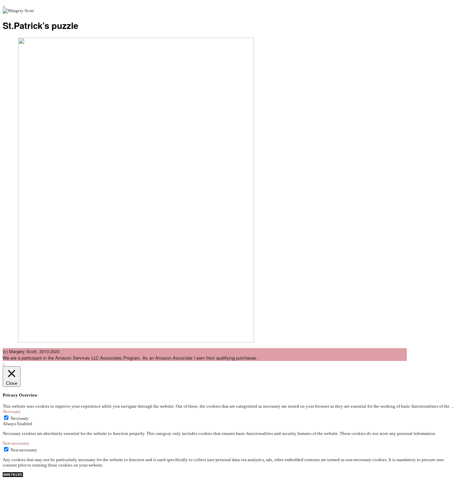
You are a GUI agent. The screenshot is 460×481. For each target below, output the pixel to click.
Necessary (19, 418)
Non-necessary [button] (16, 443)
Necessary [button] (12, 411)
